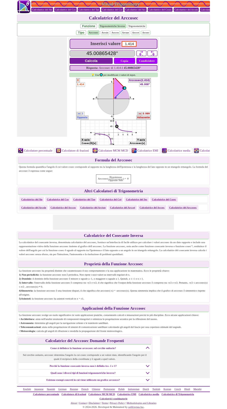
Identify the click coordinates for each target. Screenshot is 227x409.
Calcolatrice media (179, 150)
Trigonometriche (136, 26)
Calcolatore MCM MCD (113, 150)
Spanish (51, 389)
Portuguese (109, 389)
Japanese (39, 389)
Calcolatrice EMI (147, 150)
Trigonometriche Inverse (112, 26)
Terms (105, 403)
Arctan (125, 32)
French (85, 389)
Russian (74, 389)
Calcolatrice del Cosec (160, 9)
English (27, 389)
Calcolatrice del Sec (135, 9)
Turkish (156, 389)
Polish (121, 389)
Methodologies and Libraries (141, 403)
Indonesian (133, 389)
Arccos (115, 32)
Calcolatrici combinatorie (113, 398)
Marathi (197, 389)
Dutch (146, 389)
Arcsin (105, 32)
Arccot (135, 32)
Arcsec (145, 32)
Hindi (187, 389)
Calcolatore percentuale (38, 150)
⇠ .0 (152, 53)
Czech (177, 389)
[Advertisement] (42, 87)
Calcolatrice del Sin (42, 9)
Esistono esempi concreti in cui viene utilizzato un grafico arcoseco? (83, 380)
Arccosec (93, 32)
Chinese (96, 389)
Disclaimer (94, 403)
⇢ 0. (141, 53)
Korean (167, 389)
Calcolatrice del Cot (112, 9)
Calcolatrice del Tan (89, 9)
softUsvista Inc (136, 407)
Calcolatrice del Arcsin (186, 9)
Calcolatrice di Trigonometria (178, 394)
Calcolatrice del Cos (65, 9)
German (62, 389)
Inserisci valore (105, 43)
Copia (124, 60)
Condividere (147, 60)
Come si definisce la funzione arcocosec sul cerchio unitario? (83, 348)
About (74, 403)
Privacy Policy (117, 403)
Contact (83, 403)
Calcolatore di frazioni (75, 150)
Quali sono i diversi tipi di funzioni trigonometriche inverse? (83, 373)
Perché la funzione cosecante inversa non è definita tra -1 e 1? (83, 366)
